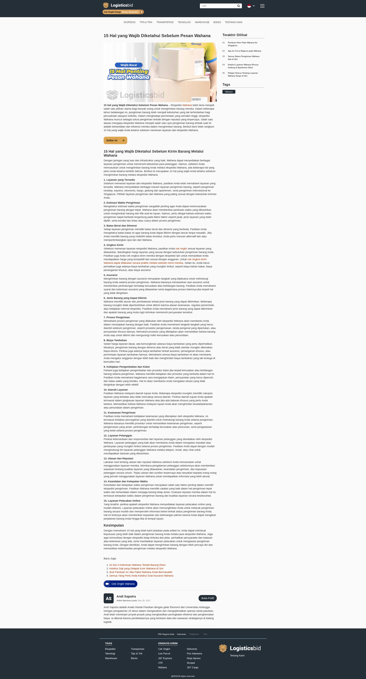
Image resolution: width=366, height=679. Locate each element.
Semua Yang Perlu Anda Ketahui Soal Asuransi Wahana (141, 575)
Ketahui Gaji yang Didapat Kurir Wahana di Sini (136, 568)
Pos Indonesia (194, 653)
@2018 (174, 676)
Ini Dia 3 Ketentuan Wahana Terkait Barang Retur (137, 565)
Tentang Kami (233, 22)
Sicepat (191, 663)
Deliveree (192, 649)
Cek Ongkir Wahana (123, 583)
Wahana (187, 105)
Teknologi (184, 22)
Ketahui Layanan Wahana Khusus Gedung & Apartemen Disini (243, 66)
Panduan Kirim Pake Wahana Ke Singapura (242, 44)
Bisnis (217, 22)
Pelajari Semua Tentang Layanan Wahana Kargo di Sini (243, 74)
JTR (160, 663)
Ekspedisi (130, 22)
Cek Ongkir (164, 649)
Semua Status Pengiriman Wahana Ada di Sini (243, 57)
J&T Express (165, 658)
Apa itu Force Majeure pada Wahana (244, 51)
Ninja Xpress (194, 658)
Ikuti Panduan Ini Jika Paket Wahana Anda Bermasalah (140, 572)
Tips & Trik (146, 22)
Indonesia (181, 634)
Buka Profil (207, 598)
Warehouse (202, 22)
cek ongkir (181, 248)
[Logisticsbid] (117, 8)
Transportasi (165, 22)
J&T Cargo (192, 667)
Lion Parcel (164, 653)
